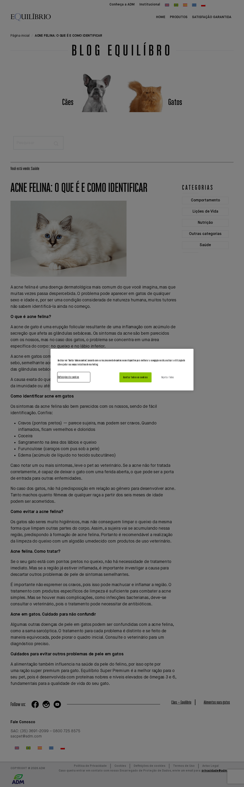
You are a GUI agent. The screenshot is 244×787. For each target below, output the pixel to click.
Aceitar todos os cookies (135, 377)
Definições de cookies (68, 377)
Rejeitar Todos (167, 377)
